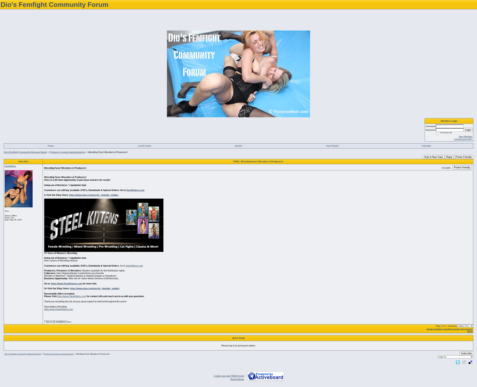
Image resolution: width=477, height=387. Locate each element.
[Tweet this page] (458, 362)
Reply (449, 157)
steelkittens (10, 166)
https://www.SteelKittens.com (67, 283)
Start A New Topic (433, 157)
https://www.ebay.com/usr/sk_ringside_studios (94, 195)
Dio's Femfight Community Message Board (25, 152)
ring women (467, 329)
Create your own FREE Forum (229, 376)
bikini (470, 331)
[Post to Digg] (464, 362)
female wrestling (435, 329)
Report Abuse (237, 379)
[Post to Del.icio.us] (470, 362)
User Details (332, 146)
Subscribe (466, 353)
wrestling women (451, 329)
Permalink (446, 167)
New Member (465, 136)
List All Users (144, 146)
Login (468, 129)
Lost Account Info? (463, 139)
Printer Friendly (463, 157)
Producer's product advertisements (67, 152)
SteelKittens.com (135, 190)
